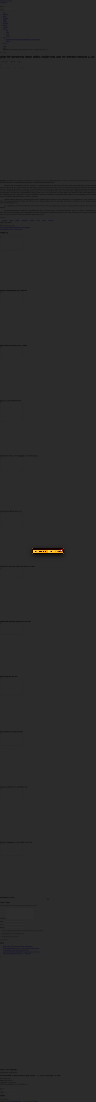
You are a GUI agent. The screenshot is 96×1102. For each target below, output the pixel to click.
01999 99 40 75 (55, 551)
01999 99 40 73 (40, 551)
